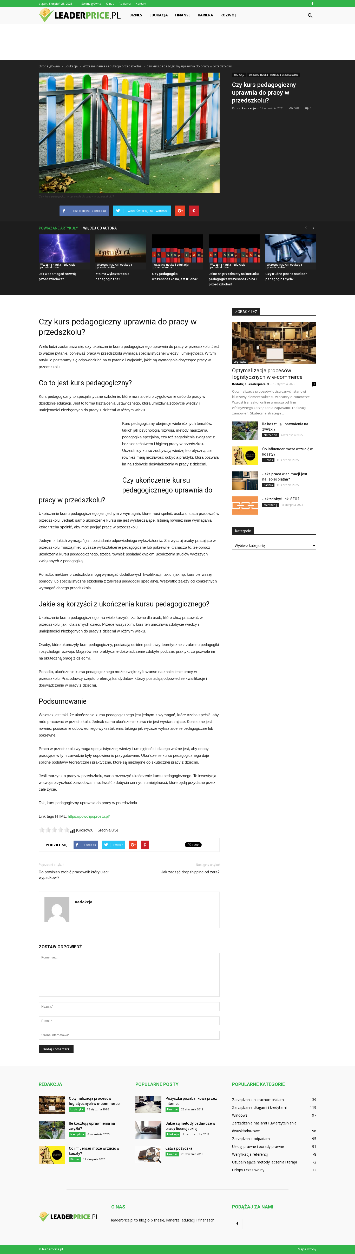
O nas (110, 3)
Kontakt (141, 3)
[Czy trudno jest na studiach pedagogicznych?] (290, 252)
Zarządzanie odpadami (251, 1138)
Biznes (135, 14)
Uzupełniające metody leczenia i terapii (265, 1162)
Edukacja (158, 14)
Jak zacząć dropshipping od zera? (190, 872)
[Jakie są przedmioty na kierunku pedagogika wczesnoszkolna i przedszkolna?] (234, 252)
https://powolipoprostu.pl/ (89, 816)
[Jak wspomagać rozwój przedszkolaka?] (64, 252)
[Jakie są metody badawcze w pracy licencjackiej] (148, 1130)
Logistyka (240, 361)
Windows (239, 1115)
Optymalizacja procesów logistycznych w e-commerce (267, 373)
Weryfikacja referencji (250, 1154)
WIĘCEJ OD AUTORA (100, 228)
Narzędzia (270, 435)
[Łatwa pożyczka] (148, 1154)
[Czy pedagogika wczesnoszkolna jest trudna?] (177, 252)
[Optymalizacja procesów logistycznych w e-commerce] (274, 343)
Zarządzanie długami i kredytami (259, 1107)
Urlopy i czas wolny (248, 1169)
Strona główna (91, 3)
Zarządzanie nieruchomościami (258, 1099)
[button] (310, 16)
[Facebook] (312, 3)
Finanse (182, 14)
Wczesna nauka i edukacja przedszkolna (273, 74)
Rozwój (228, 14)
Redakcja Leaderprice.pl (250, 384)
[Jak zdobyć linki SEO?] (245, 505)
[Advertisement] (177, 42)
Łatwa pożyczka (179, 1148)
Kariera (205, 14)
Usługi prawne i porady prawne (258, 1146)
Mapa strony (307, 1249)
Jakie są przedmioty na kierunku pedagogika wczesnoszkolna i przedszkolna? (234, 279)
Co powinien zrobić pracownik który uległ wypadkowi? (74, 875)
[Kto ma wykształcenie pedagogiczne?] (120, 252)
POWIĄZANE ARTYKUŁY (58, 228)
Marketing (270, 505)
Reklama (125, 3)
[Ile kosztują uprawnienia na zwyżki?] (245, 430)
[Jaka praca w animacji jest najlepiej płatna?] (245, 480)
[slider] (54, 830)
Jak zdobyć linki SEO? (280, 499)
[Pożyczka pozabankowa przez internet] (148, 1104)
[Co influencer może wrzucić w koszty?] (245, 455)
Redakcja (248, 108)
